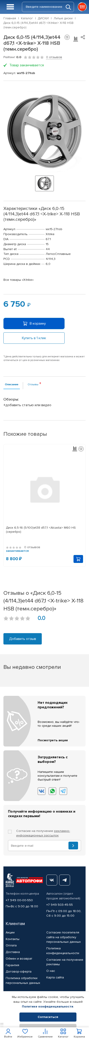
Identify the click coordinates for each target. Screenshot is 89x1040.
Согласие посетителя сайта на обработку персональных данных (63, 937)
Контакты (12, 939)
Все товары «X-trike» (18, 280)
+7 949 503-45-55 (59, 905)
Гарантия (12, 965)
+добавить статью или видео (27, 405)
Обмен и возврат (19, 958)
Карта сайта (55, 977)
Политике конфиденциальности (47, 1006)
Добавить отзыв (22, 639)
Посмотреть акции (53, 740)
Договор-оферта (18, 971)
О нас (50, 971)
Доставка (13, 952)
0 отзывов (54, 57)
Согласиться (48, 1017)
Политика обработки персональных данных (23, 980)
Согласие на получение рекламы (64, 962)
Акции (10, 932)
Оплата (11, 945)
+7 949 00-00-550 (19, 900)
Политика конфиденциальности (62, 950)
